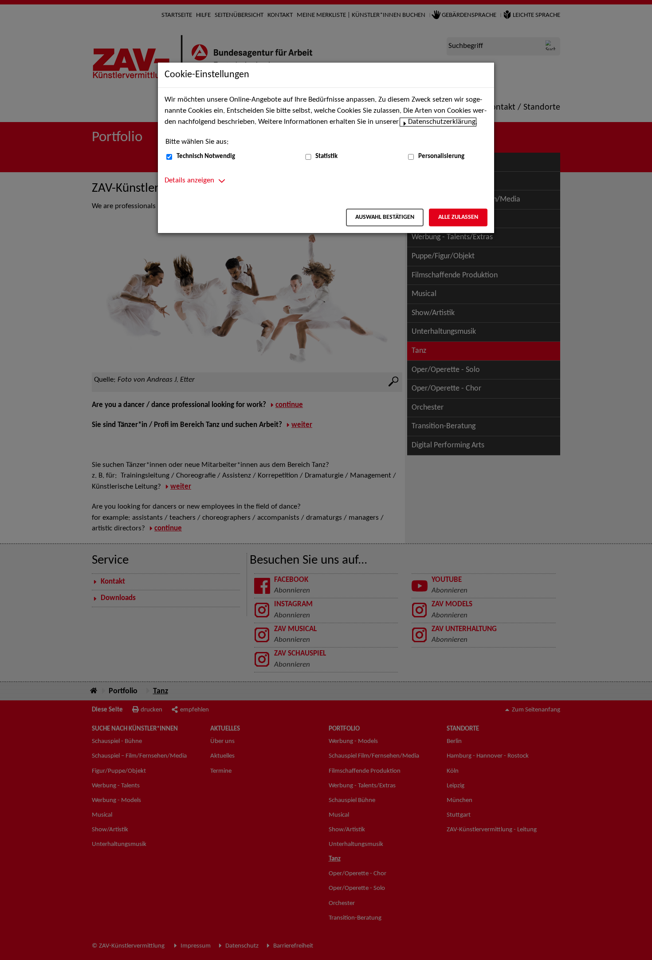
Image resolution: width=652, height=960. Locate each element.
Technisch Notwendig (206, 156)
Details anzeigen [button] (189, 180)
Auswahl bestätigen (384, 217)
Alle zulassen (458, 217)
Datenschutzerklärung (441, 122)
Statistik (326, 156)
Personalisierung (441, 156)
